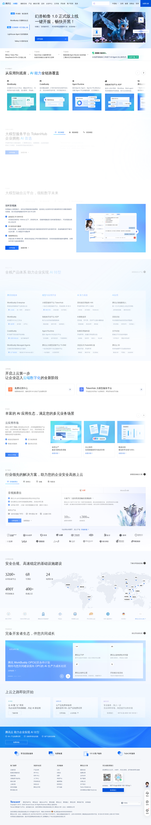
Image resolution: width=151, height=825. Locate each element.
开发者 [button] (63, 3)
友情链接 (88, 802)
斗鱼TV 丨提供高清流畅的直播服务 (78, 498)
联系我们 (110, 713)
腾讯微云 (65, 802)
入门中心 (36, 778)
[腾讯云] (6, 3)
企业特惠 (73, 713)
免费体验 (16, 742)
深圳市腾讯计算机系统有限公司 (19, 811)
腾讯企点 (58, 802)
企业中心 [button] (49, 3)
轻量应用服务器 (15, 772)
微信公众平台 (44, 802)
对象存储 (13, 775)
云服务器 (13, 770)
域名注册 (13, 781)
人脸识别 (13, 784)
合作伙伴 (83, 775)
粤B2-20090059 (46, 811)
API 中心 (36, 772)
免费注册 (146, 3)
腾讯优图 (51, 802)
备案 (126, 3)
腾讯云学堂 (37, 787)
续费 (58, 775)
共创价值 (84, 529)
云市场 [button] (56, 3)
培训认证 (36, 784)
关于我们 (83, 784)
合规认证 (83, 781)
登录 (137, 3)
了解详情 (15, 713)
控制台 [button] (132, 3)
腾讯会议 (35, 802)
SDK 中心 (36, 775)
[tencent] (15, 802)
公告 (58, 770)
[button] (15, 3)
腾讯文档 (72, 802)
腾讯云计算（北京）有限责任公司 (20, 814)
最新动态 (83, 770)
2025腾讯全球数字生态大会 (88, 790)
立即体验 (62, 713)
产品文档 (36, 770)
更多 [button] (76, 3)
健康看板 (59, 781)
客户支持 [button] (70, 3)
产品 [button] (30, 3)
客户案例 (83, 778)
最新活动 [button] (24, 3)
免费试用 (83, 772)
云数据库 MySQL (15, 778)
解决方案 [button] (36, 3)
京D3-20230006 (76, 814)
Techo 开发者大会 (85, 787)
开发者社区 (37, 781)
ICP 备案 (59, 787)
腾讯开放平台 (27, 802)
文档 (121, 3)
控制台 (59, 772)
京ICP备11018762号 (49, 814)
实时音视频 (13, 787)
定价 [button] (42, 3)
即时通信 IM (13, 790)
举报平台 (59, 778)
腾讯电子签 (80, 802)
